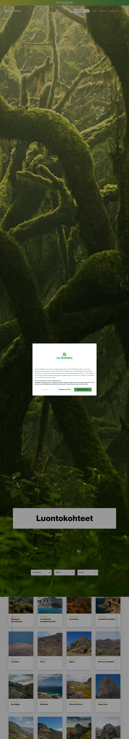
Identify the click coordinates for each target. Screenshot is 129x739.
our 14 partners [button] (55, 369)
